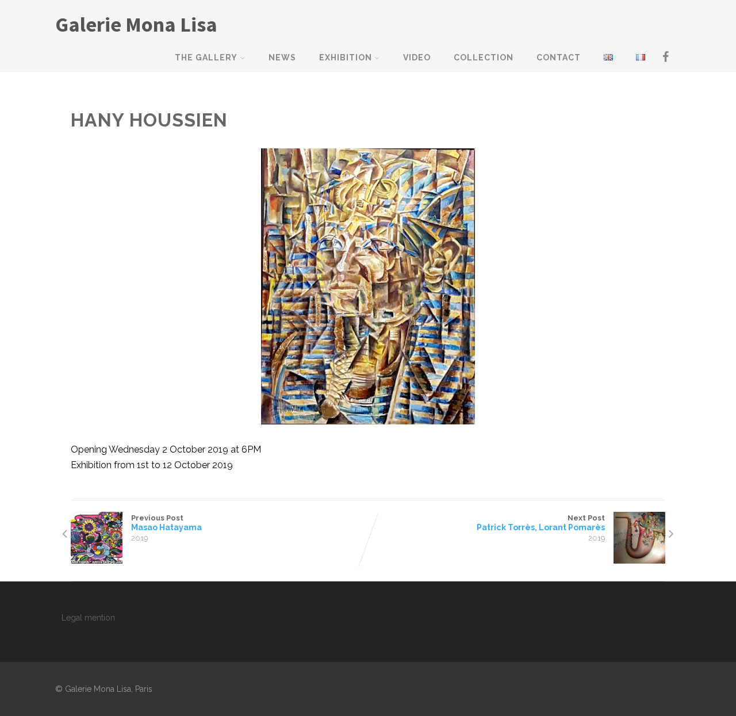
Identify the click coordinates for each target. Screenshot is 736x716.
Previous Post (166, 523)
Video (417, 57)
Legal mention (88, 617)
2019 (139, 538)
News (282, 57)
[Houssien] (368, 286)
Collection (483, 57)
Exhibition (345, 57)
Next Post (541, 523)
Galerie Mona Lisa (136, 24)
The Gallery (206, 57)
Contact (558, 57)
